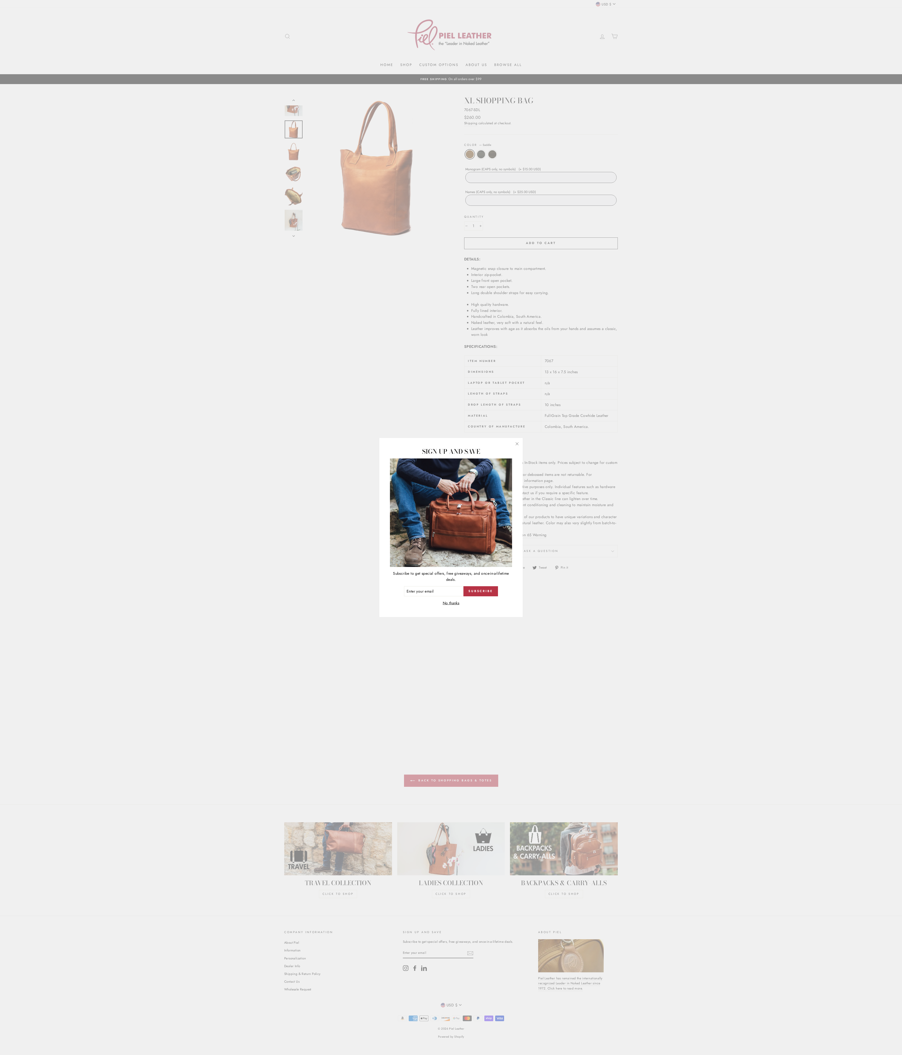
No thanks (451, 603)
